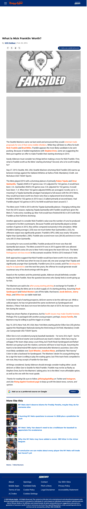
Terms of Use (14, 490)
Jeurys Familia (67, 317)
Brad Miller (26, 148)
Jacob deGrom (65, 292)
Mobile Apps (14, 486)
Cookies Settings (30, 494)
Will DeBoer (10, 43)
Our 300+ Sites (64, 482)
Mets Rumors (18, 465)
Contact (44, 482)
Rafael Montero (28, 292)
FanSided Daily (29, 486)
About (11, 482)
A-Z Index (13, 494)
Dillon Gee (20, 295)
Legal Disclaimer (48, 490)
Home (8, 465)
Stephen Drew (51, 151)
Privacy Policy (64, 486)
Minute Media (13, 499)
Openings (27, 482)
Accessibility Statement (68, 490)
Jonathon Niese (48, 351)
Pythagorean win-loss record (18, 253)
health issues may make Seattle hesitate (62, 314)
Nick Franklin (12, 148)
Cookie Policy (29, 490)
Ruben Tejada (62, 181)
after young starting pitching (41, 286)
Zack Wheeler (35, 351)
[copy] (19, 47)
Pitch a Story (46, 486)
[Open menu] (5, 3)
